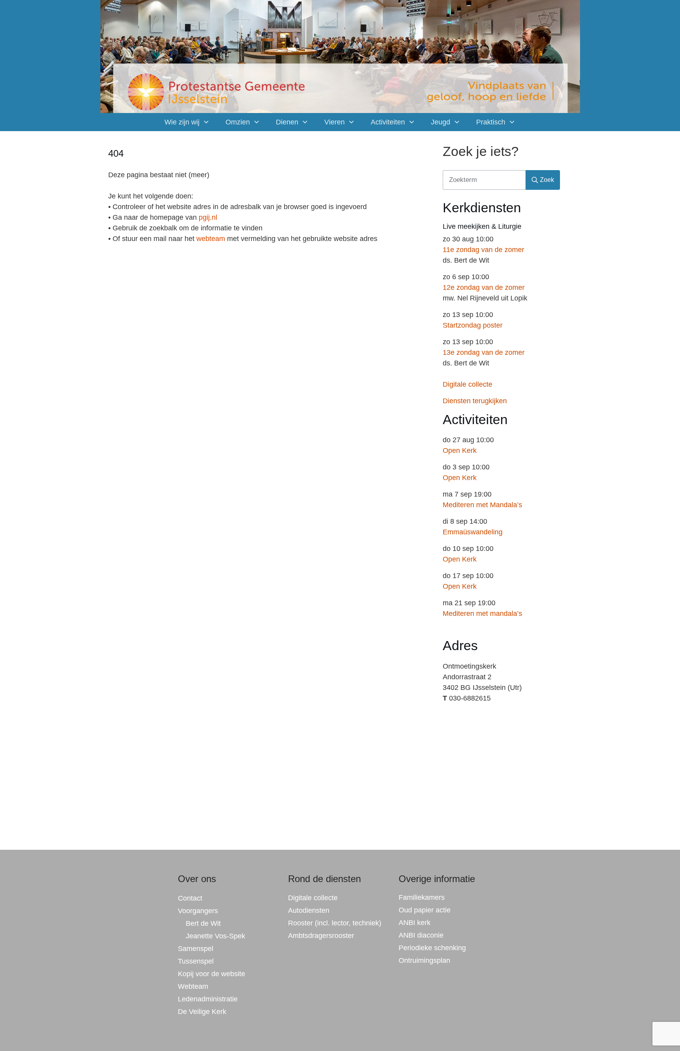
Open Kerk (460, 450)
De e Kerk (202, 1012)
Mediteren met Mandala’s (482, 505)
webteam (210, 239)
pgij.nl (208, 217)
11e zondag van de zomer (483, 250)
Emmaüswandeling (473, 532)
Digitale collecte (467, 384)
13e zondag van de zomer (484, 352)
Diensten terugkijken (475, 401)
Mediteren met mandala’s (482, 613)
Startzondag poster (473, 325)
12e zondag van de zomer (484, 287)
